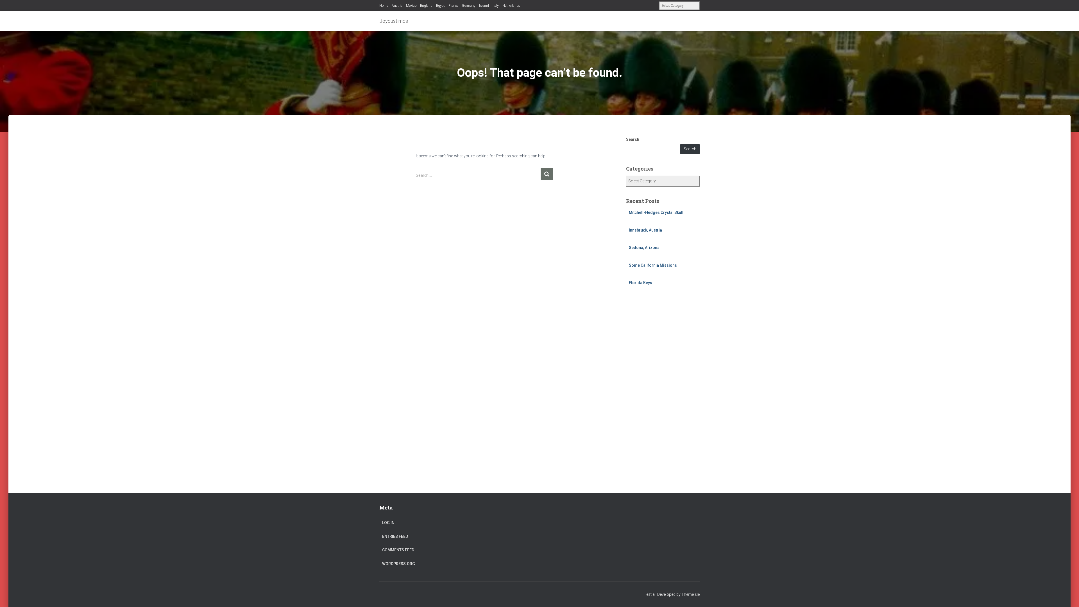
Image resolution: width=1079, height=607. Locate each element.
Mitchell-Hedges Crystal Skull (656, 212)
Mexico (411, 6)
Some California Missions (653, 265)
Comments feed (398, 550)
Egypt (440, 6)
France (453, 6)
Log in (388, 522)
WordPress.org (398, 563)
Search (632, 139)
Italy (496, 6)
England (426, 6)
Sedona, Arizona (644, 247)
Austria (397, 6)
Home (383, 6)
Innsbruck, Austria (645, 230)
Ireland (484, 6)
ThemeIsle (690, 594)
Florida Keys (640, 282)
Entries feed (395, 536)
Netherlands (511, 6)
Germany (468, 6)
